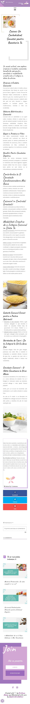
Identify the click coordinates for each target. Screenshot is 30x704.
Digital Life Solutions (16, 696)
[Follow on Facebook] (13, 687)
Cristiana (15, 486)
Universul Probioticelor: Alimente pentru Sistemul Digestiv (13, 609)
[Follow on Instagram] (17, 687)
